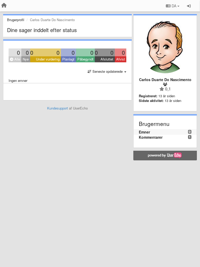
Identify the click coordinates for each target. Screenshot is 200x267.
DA (174, 5)
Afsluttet (107, 59)
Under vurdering (48, 59)
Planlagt (68, 59)
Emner (144, 132)
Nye (26, 59)
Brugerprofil (15, 19)
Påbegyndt (85, 59)
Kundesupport (57, 108)
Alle (16, 59)
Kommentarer (150, 137)
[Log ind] (188, 5)
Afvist (120, 59)
